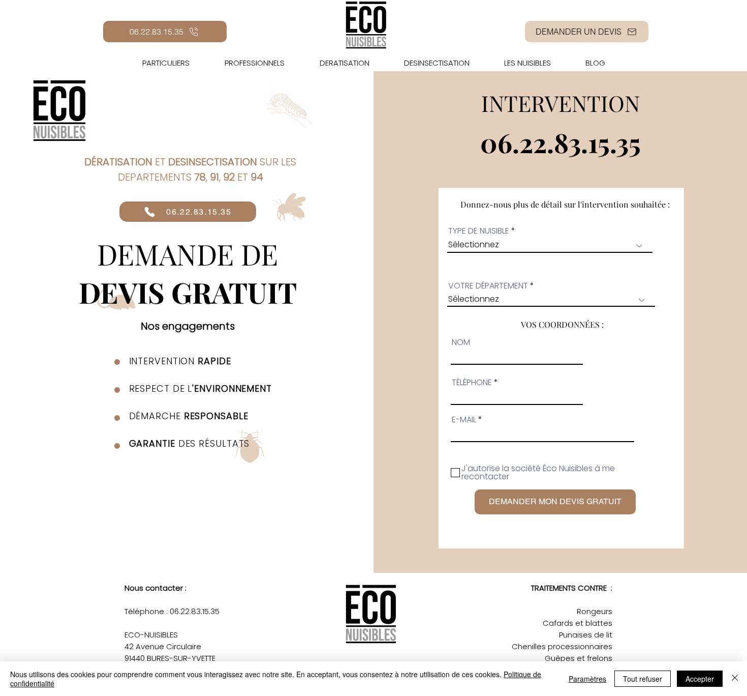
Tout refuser (642, 679)
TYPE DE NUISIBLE (478, 231)
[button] (527, 62)
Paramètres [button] (587, 679)
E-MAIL (464, 420)
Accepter (700, 679)
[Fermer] (735, 679)
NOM (461, 342)
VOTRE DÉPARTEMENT (489, 286)
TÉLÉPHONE (472, 383)
